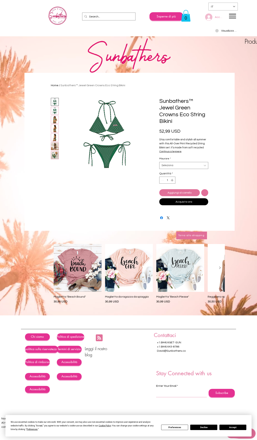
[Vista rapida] (78, 286)
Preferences (174, 427)
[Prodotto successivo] (220, 286)
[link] (186, 16)
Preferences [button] (32, 429)
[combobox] (183, 183)
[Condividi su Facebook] (161, 236)
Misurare (165, 177)
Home (54, 85)
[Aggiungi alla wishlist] (204, 210)
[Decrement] (162, 198)
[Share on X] (168, 236)
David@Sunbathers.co (171, 369)
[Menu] (232, 16)
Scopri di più (199, 141)
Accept (233, 427)
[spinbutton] (167, 198)
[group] (139, 294)
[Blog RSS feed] (99, 356)
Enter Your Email (166, 404)
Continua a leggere (170, 169)
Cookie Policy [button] (105, 425)
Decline (204, 427)
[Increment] (172, 198)
